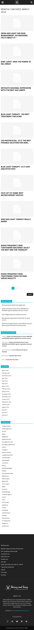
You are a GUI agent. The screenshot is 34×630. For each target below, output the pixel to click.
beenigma (4, 450)
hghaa (3, 486)
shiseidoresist (6, 518)
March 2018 (5, 386)
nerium (4, 497)
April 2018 (4, 383)
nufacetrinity (5, 502)
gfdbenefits (5, 481)
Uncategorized (6, 521)
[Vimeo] (21, 621)
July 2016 (4, 410)
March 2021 (5, 370)
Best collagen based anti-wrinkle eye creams (14, 314)
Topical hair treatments (7, 567)
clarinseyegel (5, 460)
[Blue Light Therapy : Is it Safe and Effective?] (17, 157)
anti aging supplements (8, 444)
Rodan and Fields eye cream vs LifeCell (12, 564)
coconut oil (5, 463)
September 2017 (6, 402)
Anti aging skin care (7, 442)
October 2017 (6, 399)
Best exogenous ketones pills (9, 551)
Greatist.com (4, 559)
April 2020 (4, 378)
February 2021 (6, 373)
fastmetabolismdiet (7, 473)
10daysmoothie (6, 426)
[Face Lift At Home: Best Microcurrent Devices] (17, 183)
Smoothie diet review (15, 355)
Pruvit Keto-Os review (12, 359)
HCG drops (4, 572)
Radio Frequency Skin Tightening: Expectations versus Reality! (14, 276)
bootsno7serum (6, 452)
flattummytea (6, 479)
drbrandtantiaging (7, 468)
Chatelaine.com (5, 554)
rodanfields (5, 510)
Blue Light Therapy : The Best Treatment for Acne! (15, 115)
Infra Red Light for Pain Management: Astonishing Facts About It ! (14, 35)
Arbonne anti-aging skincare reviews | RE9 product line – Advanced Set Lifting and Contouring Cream (17, 324)
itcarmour (4, 489)
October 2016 (6, 404)
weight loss (5, 523)
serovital (4, 515)
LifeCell (3, 570)
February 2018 (6, 389)
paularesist (5, 505)
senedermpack (6, 513)
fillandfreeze (5, 476)
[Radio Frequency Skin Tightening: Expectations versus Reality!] (17, 264)
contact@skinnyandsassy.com (20, 610)
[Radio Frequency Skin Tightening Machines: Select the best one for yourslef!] (17, 235)
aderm (4, 434)
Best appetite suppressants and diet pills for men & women (16, 319)
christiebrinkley (6, 457)
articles (4, 447)
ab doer (4, 431)
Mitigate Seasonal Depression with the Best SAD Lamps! (16, 89)
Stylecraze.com (5, 556)
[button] (31, 2)
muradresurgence (7, 494)
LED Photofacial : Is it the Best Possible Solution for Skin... (16, 141)
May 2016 (4, 415)
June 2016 (4, 412)
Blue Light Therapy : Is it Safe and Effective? (15, 168)
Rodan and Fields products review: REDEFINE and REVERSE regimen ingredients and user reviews (15, 309)
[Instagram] (12, 621)
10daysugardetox (7, 429)
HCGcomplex (5, 484)
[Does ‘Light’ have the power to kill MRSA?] (17, 52)
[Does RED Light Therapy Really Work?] (17, 209)
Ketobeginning (6, 492)
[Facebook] (7, 621)
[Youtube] (26, 621)
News (3, 500)
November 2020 (6, 375)
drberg (4, 465)
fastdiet (4, 471)
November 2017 (6, 397)
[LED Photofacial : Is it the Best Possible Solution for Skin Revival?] (17, 130)
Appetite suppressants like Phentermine (12, 548)
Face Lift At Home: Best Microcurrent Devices (12, 194)
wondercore (5, 526)
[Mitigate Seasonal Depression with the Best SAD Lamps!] (17, 78)
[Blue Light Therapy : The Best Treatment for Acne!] (17, 104)
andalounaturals (6, 439)
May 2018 (4, 381)
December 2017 (6, 394)
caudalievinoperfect (7, 455)
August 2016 (5, 407)
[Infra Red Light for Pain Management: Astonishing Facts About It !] (17, 23)
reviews (4, 507)
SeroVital (3, 575)
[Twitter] (17, 621)
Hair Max (3, 562)
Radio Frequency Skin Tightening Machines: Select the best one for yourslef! (15, 247)
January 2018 (5, 391)
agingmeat (5, 436)
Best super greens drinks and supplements (13, 305)
